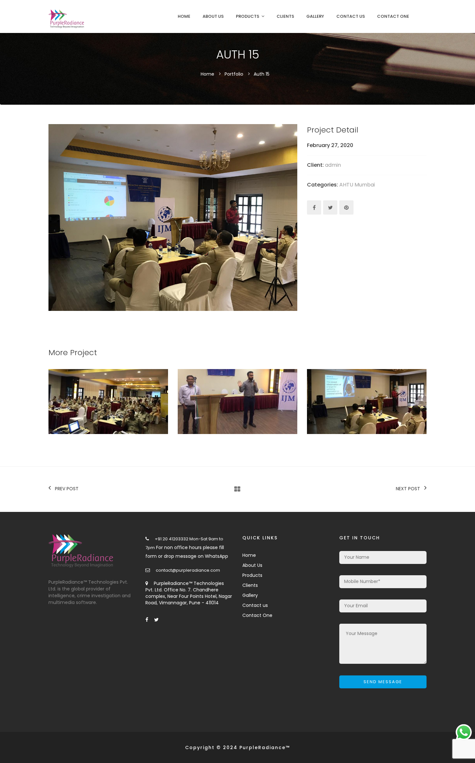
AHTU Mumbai (357, 184)
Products (247, 16)
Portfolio (234, 74)
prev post (67, 488)
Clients (285, 16)
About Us (213, 16)
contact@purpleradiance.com (188, 570)
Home (184, 16)
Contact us (350, 16)
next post (408, 488)
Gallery (315, 16)
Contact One (393, 16)
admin (333, 165)
